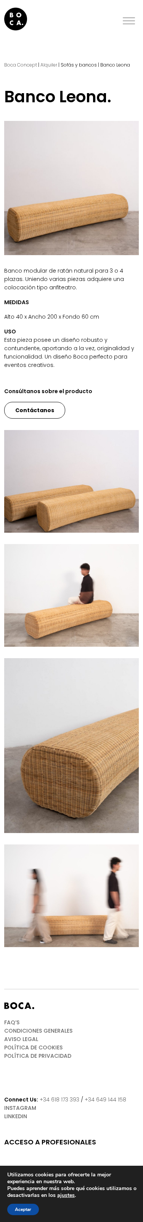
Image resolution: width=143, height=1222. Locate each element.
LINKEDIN (15, 1116)
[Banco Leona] (71, 188)
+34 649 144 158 (105, 1099)
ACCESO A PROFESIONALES (50, 1142)
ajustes (66, 1195)
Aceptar (23, 1209)
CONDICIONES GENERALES (38, 1031)
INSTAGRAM (20, 1108)
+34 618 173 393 (59, 1099)
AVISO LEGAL (21, 1039)
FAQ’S (11, 1022)
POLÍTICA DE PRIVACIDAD (37, 1056)
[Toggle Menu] (129, 21)
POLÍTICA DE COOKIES (33, 1047)
